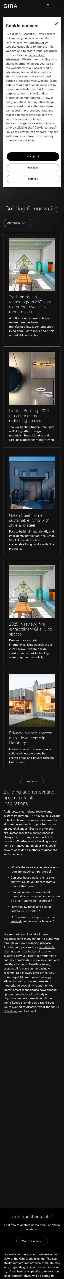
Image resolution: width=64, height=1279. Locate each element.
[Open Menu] (56, 6)
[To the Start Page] (10, 6)
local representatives (17, 1275)
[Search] (48, 6)
